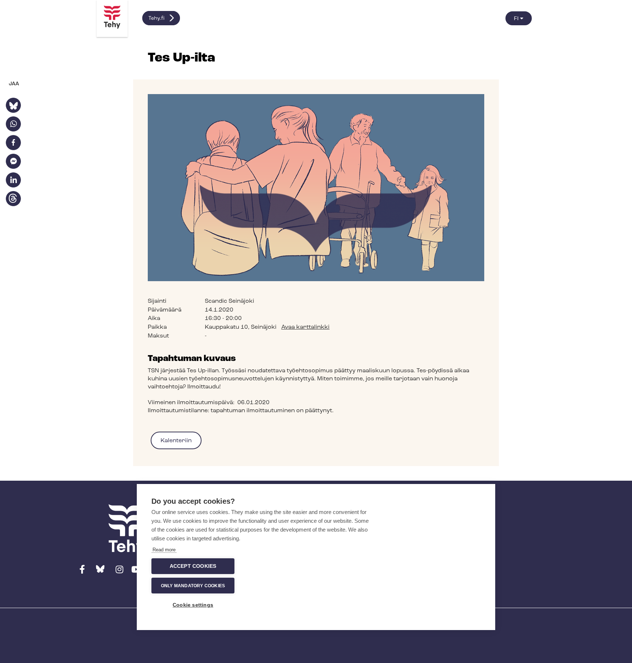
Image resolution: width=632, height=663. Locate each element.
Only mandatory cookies (193, 585)
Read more (164, 549)
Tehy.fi (156, 18)
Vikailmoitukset (450, 546)
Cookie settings (193, 605)
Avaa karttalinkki (305, 327)
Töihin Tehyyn (446, 526)
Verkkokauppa (448, 507)
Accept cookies (193, 566)
